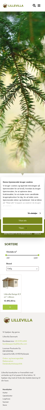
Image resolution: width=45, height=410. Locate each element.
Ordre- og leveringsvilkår (13, 358)
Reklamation (8, 361)
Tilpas (21, 228)
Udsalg (37, 234)
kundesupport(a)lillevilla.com (15, 344)
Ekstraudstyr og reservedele (18, 234)
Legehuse (6, 399)
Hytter (5, 392)
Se (10, 307)
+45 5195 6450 (20, 341)
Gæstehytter (7, 396)
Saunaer (6, 402)
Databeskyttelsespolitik (12, 363)
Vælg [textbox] (9, 269)
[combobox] (22, 268)
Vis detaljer (32, 213)
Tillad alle (23, 220)
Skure (5, 405)
